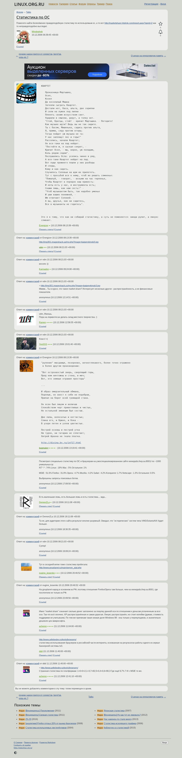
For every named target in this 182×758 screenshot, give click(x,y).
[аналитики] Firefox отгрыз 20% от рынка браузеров (50, 723)
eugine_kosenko (47, 573)
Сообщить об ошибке (22, 745)
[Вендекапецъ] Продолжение (39, 711)
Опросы (91, 4)
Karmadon (44, 269)
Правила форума (31, 742)
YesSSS (43, 344)
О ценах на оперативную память (147, 56)
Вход (163, 4)
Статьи (73, 4)
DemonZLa (44, 502)
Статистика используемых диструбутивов (46, 728)
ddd (41, 651)
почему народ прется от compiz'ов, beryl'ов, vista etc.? (40, 55)
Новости (53, 4)
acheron (43, 626)
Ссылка (20, 47)
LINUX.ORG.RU (29, 4)
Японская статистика (114, 711)
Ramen (42, 322)
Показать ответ (46, 506)
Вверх (164, 743)
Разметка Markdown (47, 742)
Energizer (43, 225)
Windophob (37, 31)
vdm (41, 247)
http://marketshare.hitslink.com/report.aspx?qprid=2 (128, 23)
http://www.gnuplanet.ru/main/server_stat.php (60, 568)
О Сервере (18, 742)
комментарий (32, 238)
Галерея (63, 4)
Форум (82, 4)
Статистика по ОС (33, 17)
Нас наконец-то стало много (118, 719)
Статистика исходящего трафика (120, 723)
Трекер (101, 4)
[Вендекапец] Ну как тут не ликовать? (122, 715)
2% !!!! (28, 719)
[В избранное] (160, 23)
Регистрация (151, 4)
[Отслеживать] (160, 32)
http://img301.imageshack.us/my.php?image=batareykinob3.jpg (68, 242)
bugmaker (43, 448)
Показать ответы (46, 229)
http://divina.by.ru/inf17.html (61, 442)
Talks (28, 12)
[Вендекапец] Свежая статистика (41, 715)
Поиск (109, 4)
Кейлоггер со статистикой (116, 728)
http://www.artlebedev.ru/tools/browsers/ (57, 639)
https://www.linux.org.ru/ (23, 748)
